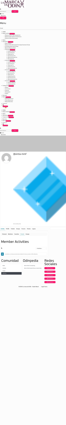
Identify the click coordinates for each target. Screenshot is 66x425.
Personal (4, 234)
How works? (8, 43)
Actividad (7, 89)
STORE (4, 32)
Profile (7, 228)
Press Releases (9, 100)
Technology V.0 (11, 56)
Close (1, 28)
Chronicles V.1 (11, 67)
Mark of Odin (6, 33)
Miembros (7, 92)
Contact (5, 103)
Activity (2, 228)
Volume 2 (7, 70)
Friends (13, 228)
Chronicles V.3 (11, 84)
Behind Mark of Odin (10, 48)
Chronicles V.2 (11, 76)
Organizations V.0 (12, 57)
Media (6, 87)
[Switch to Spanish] (5, 107)
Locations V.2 (11, 73)
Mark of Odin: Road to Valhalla (13, 36)
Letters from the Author (11, 46)
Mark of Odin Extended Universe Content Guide (17, 45)
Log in (2, 13)
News (4, 40)
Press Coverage (9, 98)
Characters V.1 (11, 62)
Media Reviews (9, 101)
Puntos (29, 228)
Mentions (10, 234)
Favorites (16, 234)
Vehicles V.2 (11, 74)
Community (5, 85)
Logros (34, 228)
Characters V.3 (11, 82)
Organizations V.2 (12, 79)
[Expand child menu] (12, 33)
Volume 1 (7, 60)
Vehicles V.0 (11, 54)
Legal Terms (44, 286)
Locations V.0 (11, 52)
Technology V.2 (11, 77)
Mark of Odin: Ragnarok (11, 38)
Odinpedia (5, 41)
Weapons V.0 (11, 59)
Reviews (5, 95)
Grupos (7, 90)
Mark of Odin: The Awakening (12, 35)
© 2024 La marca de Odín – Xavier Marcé (29, 286)
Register (3, 15)
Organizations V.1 (12, 68)
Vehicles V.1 (11, 65)
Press (4, 97)
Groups (18, 228)
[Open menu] (3, 17)
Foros (6, 93)
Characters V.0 (11, 51)
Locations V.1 (11, 63)
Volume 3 (7, 81)
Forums (23, 228)
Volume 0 (7, 49)
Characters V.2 (11, 71)
